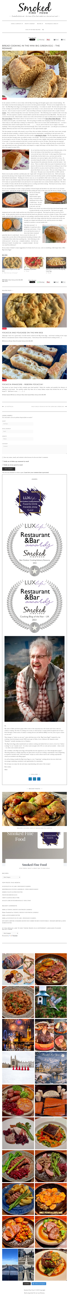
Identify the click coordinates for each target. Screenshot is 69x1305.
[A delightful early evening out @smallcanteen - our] (51, 1265)
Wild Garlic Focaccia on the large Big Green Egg (47, 406)
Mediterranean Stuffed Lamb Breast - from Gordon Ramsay (20, 889)
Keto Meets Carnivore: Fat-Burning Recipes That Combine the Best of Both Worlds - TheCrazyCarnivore (31, 921)
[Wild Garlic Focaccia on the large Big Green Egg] (56, 262)
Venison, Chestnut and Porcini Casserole (19, 909)
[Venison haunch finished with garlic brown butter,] (51, 969)
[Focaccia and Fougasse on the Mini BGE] (12, 262)
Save (5, 98)
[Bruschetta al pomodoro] (34, 262)
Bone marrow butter (13, 915)
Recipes (39, 23)
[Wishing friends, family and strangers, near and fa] (51, 1068)
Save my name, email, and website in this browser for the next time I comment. (26, 457)
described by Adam (40, 135)
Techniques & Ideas (51, 23)
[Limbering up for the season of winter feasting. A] (18, 1232)
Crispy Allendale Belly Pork (10, 897)
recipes (4, 112)
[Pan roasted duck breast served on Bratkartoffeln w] (18, 1166)
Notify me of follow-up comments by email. (16, 461)
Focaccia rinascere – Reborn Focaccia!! (22, 384)
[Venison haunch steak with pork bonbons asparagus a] (18, 1199)
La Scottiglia (9, 406)
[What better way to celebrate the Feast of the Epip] (18, 1002)
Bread (10, 279)
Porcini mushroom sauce (9, 895)
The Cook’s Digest (7, 118)
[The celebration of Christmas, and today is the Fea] (18, 1133)
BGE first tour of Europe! (7, 340)
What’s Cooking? (30, 23)
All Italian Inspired (6, 394)
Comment (5, 443)
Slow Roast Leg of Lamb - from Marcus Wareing (16, 886)
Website (4, 436)
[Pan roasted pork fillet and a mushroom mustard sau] (51, 1166)
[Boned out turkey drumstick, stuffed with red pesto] (51, 1232)
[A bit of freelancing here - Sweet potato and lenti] (51, 1199)
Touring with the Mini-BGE (17, 279)
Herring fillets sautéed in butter (12, 892)
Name (4, 421)
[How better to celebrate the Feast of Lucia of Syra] (51, 1133)
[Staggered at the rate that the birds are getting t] (51, 1002)
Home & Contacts (16, 23)
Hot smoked (18, 340)
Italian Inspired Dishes (29, 394)
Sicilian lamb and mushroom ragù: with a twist (16, 900)
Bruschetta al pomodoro (30, 269)
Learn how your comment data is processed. (36, 472)
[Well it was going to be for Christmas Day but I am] (18, 969)
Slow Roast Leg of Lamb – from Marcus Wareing (21, 918)
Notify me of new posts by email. (13, 465)
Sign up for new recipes (33, 29)
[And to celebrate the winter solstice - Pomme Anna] (18, 1100)
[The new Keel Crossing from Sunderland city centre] (18, 1265)
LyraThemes (41, 1293)
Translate (15, 935)
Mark (3, 909)
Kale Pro (33, 1293)
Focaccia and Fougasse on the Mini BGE (22, 333)
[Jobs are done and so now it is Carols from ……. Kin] (18, 1068)
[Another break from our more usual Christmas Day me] (51, 1035)
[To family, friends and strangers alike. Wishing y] (18, 1035)
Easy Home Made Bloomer (53, 118)
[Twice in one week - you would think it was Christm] (51, 1100)
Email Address (6, 428)
